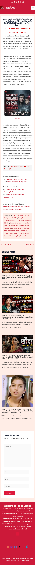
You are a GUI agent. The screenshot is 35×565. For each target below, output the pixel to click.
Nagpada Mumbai (9, 231)
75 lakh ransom (17, 215)
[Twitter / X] (19, 546)
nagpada (26, 228)
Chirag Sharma (22, 218)
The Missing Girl (14, 236)
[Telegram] (23, 2)
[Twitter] (16, 2)
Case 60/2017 (13, 218)
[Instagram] (14, 2)
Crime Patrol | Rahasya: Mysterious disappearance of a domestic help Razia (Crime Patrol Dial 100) (17, 317)
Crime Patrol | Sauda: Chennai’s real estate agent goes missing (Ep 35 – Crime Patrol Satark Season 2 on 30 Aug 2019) (17, 357)
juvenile (14, 228)
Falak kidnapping (24, 223)
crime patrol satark (10, 220)
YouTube (17, 118)
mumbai (20, 228)
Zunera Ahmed (24, 236)
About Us (4, 558)
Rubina (11, 233)
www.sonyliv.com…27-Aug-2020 (17, 182)
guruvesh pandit (24, 225)
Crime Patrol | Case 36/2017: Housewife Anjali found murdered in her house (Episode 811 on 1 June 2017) (17, 277)
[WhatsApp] (21, 2)
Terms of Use (11, 558)
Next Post (30, 244)
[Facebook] (18, 2)
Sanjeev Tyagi (18, 233)
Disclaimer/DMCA (16, 560)
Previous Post (6, 244)
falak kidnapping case (11, 225)
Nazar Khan (19, 231)
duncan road (14, 223)
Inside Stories (10, 7)
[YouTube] (12, 2)
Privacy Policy (25, 560)
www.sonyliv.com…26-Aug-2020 (17, 179)
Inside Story (7, 228)
